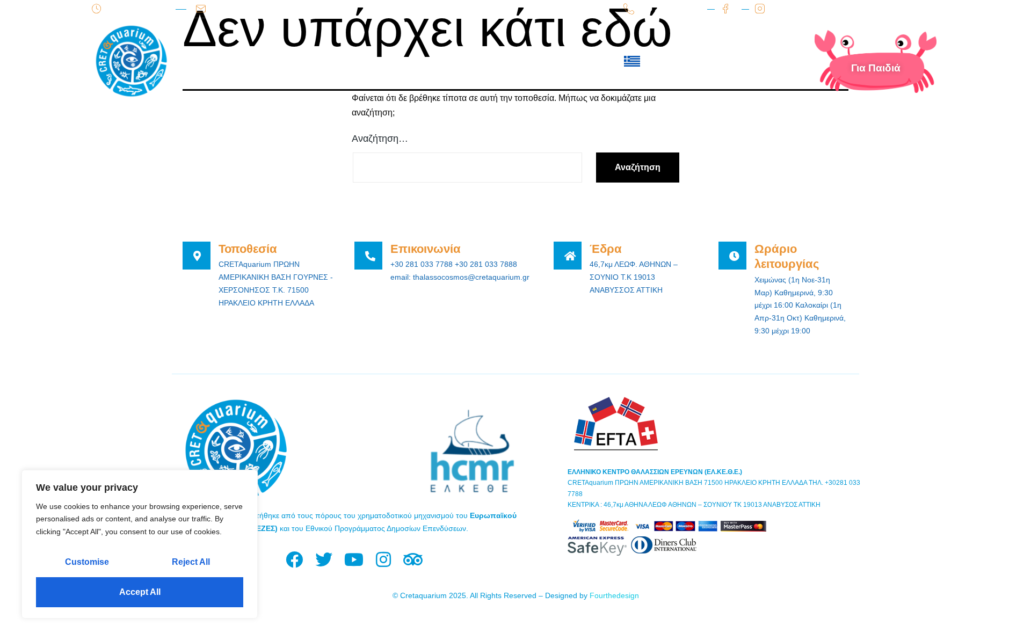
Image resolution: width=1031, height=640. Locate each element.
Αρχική (231, 61)
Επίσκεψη (299, 61)
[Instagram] (383, 559)
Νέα (447, 61)
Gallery (500, 61)
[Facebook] (294, 559)
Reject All (191, 561)
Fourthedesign (614, 595)
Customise (87, 561)
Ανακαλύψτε (381, 61)
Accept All (140, 592)
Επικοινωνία (576, 61)
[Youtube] (353, 559)
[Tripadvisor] (412, 559)
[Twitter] (324, 559)
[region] (139, 544)
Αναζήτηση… (380, 138)
